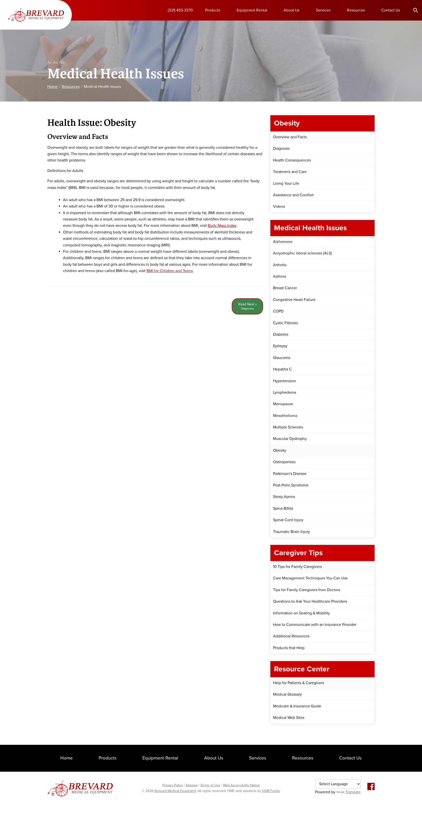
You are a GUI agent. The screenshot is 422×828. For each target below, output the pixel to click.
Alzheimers (282, 241)
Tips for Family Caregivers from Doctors (306, 589)
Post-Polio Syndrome (290, 485)
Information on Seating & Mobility (301, 613)
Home (52, 86)
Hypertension (284, 381)
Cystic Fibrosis (285, 323)
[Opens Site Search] (415, 10)
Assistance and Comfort (293, 195)
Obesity (279, 450)
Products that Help (289, 647)
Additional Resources (291, 636)
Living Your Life (286, 183)
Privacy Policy (172, 785)
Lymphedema (284, 392)
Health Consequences (292, 160)
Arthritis (279, 265)
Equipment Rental (252, 10)
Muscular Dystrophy (290, 438)
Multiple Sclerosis (288, 427)
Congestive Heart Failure (294, 299)
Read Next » (247, 306)
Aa (49, 62)
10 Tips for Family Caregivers (297, 566)
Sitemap (192, 785)
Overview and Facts (290, 137)
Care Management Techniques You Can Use (310, 578)
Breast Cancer (285, 288)
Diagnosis (281, 148)
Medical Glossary (287, 694)
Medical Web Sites (288, 717)
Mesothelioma (285, 415)
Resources (356, 10)
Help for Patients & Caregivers (298, 682)
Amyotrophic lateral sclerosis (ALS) (302, 253)
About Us (291, 10)
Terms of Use (210, 785)
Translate (353, 792)
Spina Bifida (283, 508)
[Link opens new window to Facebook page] (371, 786)
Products (212, 10)
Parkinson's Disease (289, 473)
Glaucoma (281, 357)
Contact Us (390, 10)
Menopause (283, 404)
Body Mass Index (222, 225)
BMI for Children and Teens (170, 270)
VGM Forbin (271, 791)
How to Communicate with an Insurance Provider (314, 624)
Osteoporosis (284, 462)
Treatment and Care (290, 171)
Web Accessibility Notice (241, 785)
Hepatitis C (282, 369)
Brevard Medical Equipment (175, 791)
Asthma (279, 276)
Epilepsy (280, 346)
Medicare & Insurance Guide (297, 706)
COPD (278, 311)
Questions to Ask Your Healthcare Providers (310, 601)
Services (323, 10)
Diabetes (280, 334)
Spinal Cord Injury (288, 520)
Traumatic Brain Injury (291, 531)
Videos (279, 206)
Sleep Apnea (284, 496)
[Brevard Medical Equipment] (36, 15)
